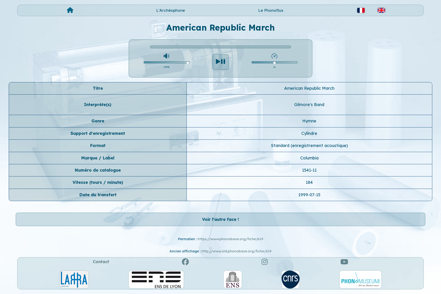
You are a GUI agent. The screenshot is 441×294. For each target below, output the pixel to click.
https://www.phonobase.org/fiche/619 (230, 239)
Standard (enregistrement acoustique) (309, 145)
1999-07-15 (309, 194)
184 (309, 182)
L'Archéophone (170, 10)
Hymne (309, 121)
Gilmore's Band (309, 104)
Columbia (309, 158)
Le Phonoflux (270, 10)
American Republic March (309, 88)
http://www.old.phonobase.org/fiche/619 (236, 251)
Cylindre (309, 133)
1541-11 (309, 170)
